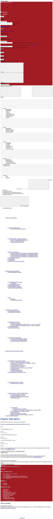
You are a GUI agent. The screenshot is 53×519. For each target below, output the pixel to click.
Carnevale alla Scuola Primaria (14, 337)
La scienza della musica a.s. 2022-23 (18, 365)
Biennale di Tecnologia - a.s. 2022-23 (18, 413)
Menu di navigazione (24, 205)
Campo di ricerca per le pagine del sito (8, 188)
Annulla (2, 84)
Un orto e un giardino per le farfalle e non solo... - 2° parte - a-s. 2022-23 (25, 324)
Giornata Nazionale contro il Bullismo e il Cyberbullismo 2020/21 (24, 255)
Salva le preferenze (10, 464)
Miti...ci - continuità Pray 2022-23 (18, 241)
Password (15, 24)
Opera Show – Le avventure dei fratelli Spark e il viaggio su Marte (27, 410)
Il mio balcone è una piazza (13, 257)
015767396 (7, 474)
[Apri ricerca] (42, 92)
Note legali (5, 490)
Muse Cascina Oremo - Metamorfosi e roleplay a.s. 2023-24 (23, 363)
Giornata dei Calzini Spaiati (14, 227)
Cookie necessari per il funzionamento (8, 460)
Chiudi (2, 52)
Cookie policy (6, 489)
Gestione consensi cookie (8, 497)
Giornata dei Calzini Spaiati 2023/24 (18, 228)
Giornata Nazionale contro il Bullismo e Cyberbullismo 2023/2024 (24, 253)
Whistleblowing (6, 496)
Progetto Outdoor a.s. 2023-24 (17, 383)
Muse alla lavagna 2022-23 (16, 370)
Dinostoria (13, 298)
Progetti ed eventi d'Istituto (11, 217)
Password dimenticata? (5, 26)
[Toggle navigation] (11, 92)
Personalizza (3, 451)
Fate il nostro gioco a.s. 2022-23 (17, 366)
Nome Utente (15, 22)
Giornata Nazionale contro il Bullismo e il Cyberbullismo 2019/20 (24, 254)
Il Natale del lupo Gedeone (16, 300)
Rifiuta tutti (11, 451)
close (2, 97)
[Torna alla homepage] (26, 86)
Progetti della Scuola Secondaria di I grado (11, 192)
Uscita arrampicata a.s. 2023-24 (19, 408)
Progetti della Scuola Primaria (12, 309)
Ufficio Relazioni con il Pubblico (10, 492)
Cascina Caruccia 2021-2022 (17, 371)
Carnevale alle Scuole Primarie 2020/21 (19, 340)
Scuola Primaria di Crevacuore (14, 312)
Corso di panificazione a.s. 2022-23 (18, 395)
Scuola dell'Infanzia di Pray (13, 285)
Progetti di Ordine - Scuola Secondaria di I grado (13, 193)
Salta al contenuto (4, 1)
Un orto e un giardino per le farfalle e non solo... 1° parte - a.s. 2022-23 (25, 325)
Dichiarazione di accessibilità (9, 493)
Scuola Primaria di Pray (13, 326)
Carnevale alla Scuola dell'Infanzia (15, 287)
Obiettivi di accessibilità (8, 495)
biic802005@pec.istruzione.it (17, 477)
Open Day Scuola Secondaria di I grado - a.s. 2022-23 (22, 414)
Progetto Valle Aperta (15, 397)
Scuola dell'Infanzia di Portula (14, 284)
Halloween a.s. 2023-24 (16, 323)
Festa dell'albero (11, 259)
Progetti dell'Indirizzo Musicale (12, 415)
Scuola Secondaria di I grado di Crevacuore (17, 372)
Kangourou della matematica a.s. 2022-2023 (20, 396)
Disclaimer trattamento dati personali (8, 508)
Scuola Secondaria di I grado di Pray (15, 382)
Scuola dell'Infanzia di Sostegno (14, 286)
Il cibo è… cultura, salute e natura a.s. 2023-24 (20, 362)
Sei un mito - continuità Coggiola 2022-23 (19, 239)
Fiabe (9, 297)
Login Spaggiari (34, 45)
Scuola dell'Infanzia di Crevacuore (15, 282)
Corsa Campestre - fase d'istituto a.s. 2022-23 (20, 411)
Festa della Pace (11, 260)
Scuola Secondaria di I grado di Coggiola (16, 360)
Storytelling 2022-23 (15, 368)
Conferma (7, 84)
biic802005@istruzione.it (16, 476)
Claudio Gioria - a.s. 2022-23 (17, 364)
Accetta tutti (20, 451)
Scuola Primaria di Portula (13, 322)
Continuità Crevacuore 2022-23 (17, 242)
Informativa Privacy (7, 491)
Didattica (5, 190)
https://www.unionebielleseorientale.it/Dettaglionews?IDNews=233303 (15, 424)
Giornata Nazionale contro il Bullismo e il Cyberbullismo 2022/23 (24, 256)
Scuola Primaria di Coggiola (14, 311)
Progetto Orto (13, 283)
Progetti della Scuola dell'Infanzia (13, 271)
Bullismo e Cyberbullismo (13, 252)
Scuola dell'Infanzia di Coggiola (14, 272)
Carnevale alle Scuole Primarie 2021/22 (19, 341)
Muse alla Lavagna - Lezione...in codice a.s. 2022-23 (22, 367)
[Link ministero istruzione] (6, 2)
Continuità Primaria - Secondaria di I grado (17, 238)
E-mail (14, 42)
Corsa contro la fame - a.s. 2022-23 (18, 394)
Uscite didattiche (14, 407)
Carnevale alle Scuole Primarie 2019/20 (19, 338)
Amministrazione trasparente (9, 498)
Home (50, 179)
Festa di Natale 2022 (15, 412)
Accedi (2, 16)
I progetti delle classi (7, 191)
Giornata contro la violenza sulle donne (16, 261)
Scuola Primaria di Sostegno (14, 327)
